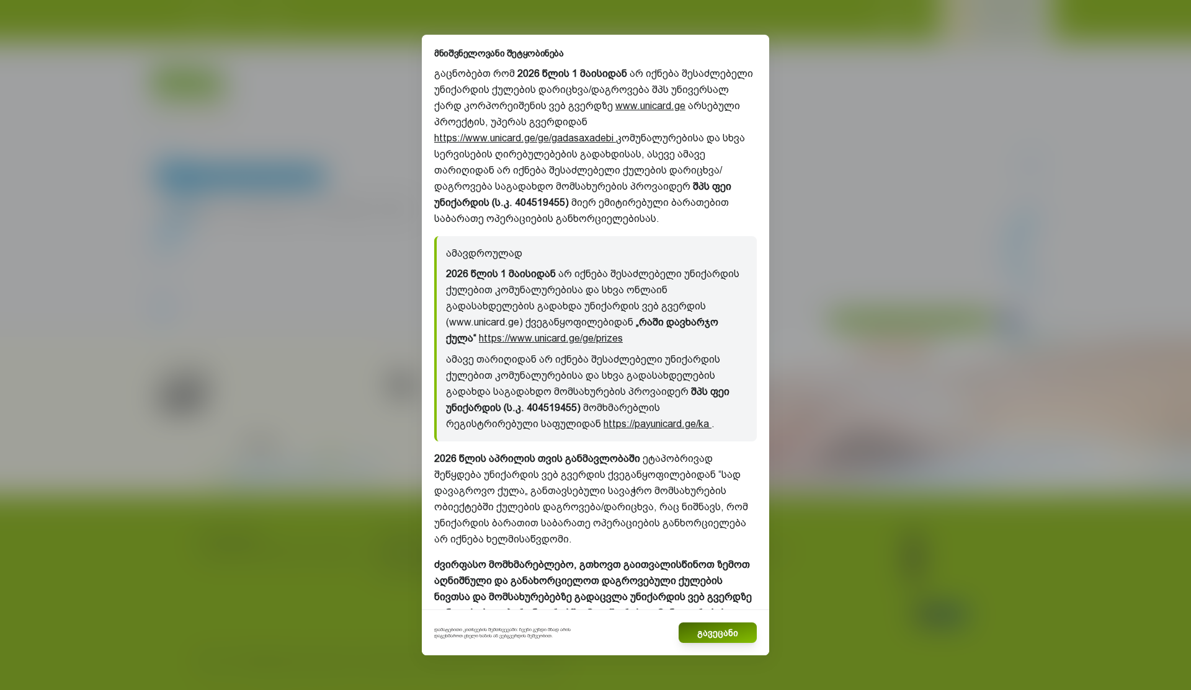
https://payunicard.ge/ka (657, 423)
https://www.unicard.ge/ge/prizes (551, 338)
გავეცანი (717, 633)
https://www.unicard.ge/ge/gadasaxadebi (525, 138)
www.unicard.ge (650, 105)
